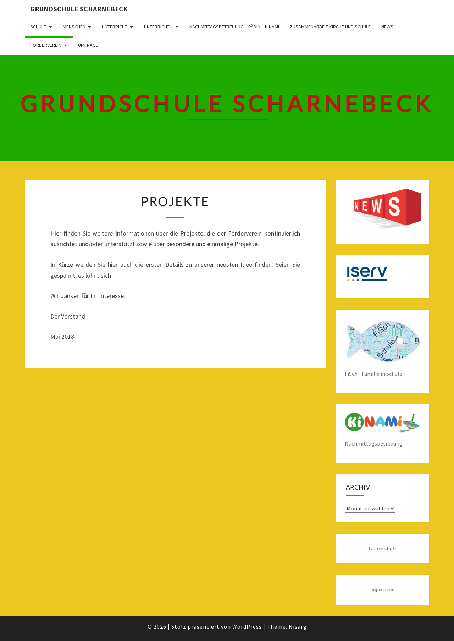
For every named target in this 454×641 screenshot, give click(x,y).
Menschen (74, 26)
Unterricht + (158, 26)
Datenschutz (383, 548)
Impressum (382, 589)
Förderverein (45, 45)
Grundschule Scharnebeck (79, 8)
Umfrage (88, 45)
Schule (38, 26)
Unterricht (114, 26)
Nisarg (298, 626)
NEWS (387, 26)
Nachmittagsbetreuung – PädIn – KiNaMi (234, 26)
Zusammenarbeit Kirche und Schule (330, 26)
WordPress (247, 626)
